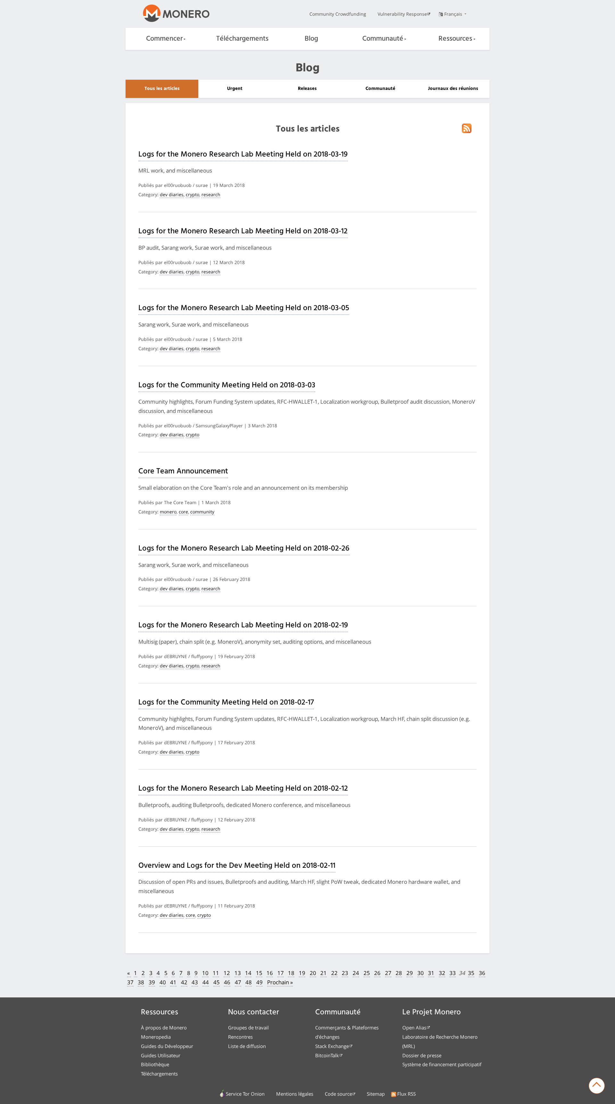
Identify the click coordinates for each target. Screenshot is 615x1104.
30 (420, 973)
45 (216, 982)
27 (388, 973)
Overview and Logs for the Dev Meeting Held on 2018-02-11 (236, 866)
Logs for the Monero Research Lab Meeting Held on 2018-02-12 (243, 789)
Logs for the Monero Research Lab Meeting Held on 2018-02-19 (243, 625)
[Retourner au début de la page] (597, 1086)
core (183, 512)
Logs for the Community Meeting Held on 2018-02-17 (226, 703)
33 (452, 973)
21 (323, 973)
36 (482, 973)
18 (291, 973)
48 (248, 982)
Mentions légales (294, 1094)
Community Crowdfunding (337, 14)
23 (345, 973)
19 (302, 973)
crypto (192, 194)
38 (141, 982)
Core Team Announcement (183, 471)
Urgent (234, 89)
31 (431, 973)
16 (269, 973)
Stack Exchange (332, 1046)
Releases (307, 89)
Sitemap (376, 1094)
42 (184, 982)
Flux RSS (406, 1094)
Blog (311, 38)
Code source (338, 1094)
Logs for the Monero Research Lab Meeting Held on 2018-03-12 (243, 231)
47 (238, 982)
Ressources (455, 38)
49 (259, 982)
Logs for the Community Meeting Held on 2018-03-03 (226, 385)
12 (227, 973)
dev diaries (172, 194)
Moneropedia (156, 1037)
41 (173, 982)
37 (130, 982)
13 (237, 973)
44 (205, 982)
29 (409, 973)
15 (259, 973)
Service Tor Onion (245, 1094)
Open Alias (414, 1027)
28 (399, 973)
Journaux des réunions (453, 89)
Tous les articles (162, 89)
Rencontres (240, 1037)
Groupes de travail (248, 1027)
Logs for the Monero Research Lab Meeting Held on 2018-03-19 (243, 155)
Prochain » (280, 982)
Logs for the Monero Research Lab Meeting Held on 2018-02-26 (243, 549)
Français (453, 14)
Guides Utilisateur (160, 1055)
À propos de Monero (164, 1027)
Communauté (382, 38)
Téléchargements (242, 38)
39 (152, 982)
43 (195, 982)
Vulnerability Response (402, 14)
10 (205, 973)
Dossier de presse (421, 1055)
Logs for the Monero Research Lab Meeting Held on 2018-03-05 (243, 308)
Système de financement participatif (441, 1064)
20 (313, 973)
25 (367, 973)
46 (227, 982)
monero (168, 512)
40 (163, 982)
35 (471, 973)
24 (356, 973)
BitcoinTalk (327, 1055)
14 (248, 973)
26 (377, 973)
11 (216, 973)
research (210, 194)
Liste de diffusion (247, 1046)
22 (334, 973)
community (202, 512)
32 (442, 973)
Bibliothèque (155, 1064)
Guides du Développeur (167, 1046)
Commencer (164, 38)
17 (280, 973)
